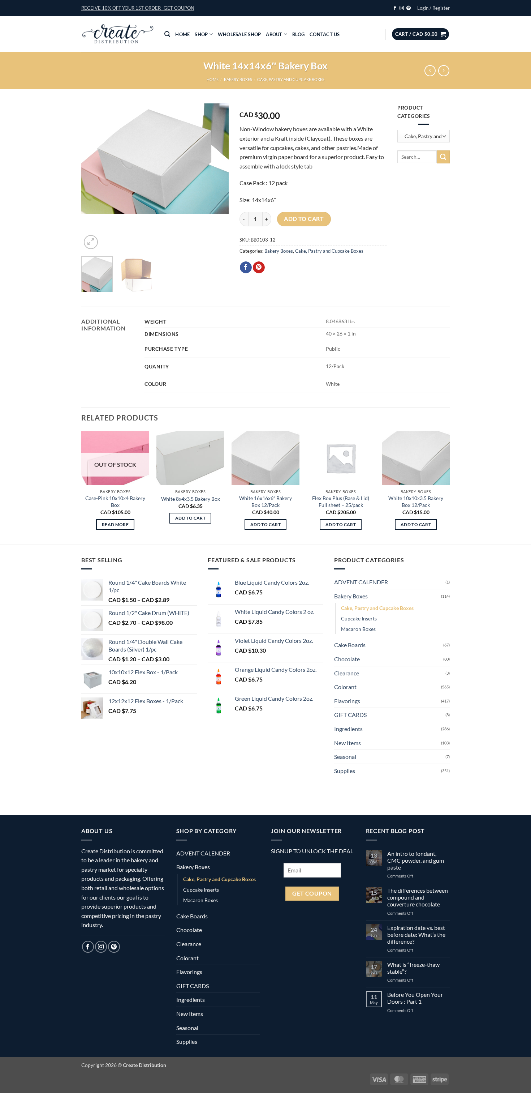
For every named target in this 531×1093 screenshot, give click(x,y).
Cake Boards (350, 644)
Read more (115, 524)
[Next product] (430, 70)
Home (182, 34)
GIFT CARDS (350, 714)
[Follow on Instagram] (402, 8)
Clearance (346, 672)
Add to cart (304, 218)
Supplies (344, 770)
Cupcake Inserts (359, 618)
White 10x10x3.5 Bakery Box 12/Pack (415, 501)
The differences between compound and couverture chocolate (417, 897)
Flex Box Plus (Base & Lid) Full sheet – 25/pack (340, 501)
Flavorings (347, 700)
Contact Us (325, 34)
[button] (137, 8)
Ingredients (348, 728)
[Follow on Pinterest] (408, 8)
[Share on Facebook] (246, 267)
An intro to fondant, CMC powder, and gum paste (415, 860)
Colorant (345, 686)
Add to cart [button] (190, 518)
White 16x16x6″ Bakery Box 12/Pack (265, 501)
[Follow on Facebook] (395, 8)
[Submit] (443, 156)
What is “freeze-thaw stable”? (413, 968)
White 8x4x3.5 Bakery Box (190, 499)
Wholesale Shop (239, 34)
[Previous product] (443, 70)
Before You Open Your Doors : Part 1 (415, 998)
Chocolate (347, 659)
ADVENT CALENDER (361, 581)
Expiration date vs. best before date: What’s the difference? (416, 934)
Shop (201, 34)
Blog (298, 34)
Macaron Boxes (358, 629)
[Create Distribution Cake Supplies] (117, 34)
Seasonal (345, 756)
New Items (347, 742)
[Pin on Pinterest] (259, 267)
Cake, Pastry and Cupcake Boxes (290, 79)
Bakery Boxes (238, 79)
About (274, 34)
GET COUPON (312, 893)
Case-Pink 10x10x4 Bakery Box (115, 501)
